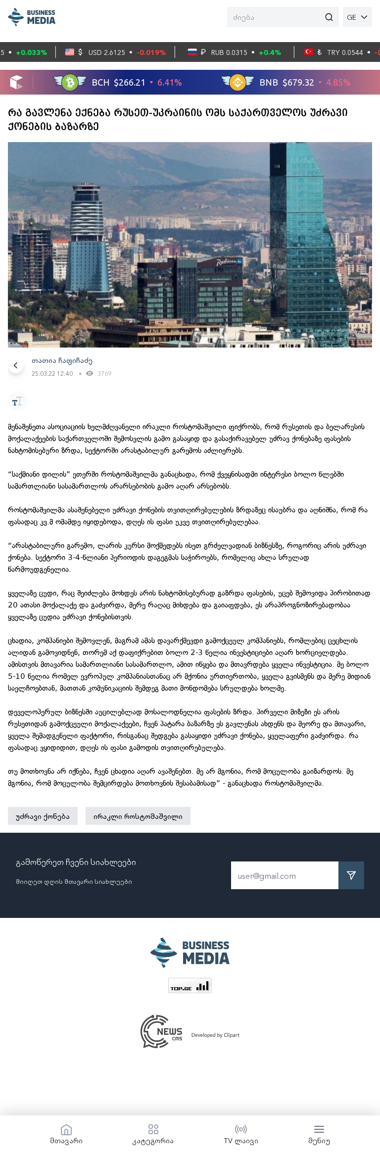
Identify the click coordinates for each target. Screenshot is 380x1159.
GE (351, 17)
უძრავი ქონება (43, 816)
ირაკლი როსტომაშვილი (138, 816)
